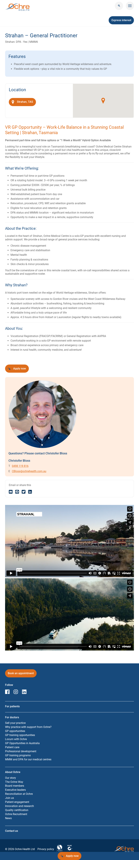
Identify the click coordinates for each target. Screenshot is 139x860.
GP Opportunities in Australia (22, 743)
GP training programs (18, 755)
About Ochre (12, 772)
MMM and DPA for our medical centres (28, 759)
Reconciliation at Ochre (19, 793)
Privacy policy (45, 849)
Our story (10, 777)
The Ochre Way (14, 781)
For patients (12, 706)
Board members (14, 785)
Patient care (12, 747)
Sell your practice (15, 723)
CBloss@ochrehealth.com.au (29, 471)
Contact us (11, 830)
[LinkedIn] (30, 492)
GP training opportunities (20, 735)
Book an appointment (21, 674)
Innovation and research (19, 806)
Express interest (123, 21)
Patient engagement (17, 802)
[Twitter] (23, 492)
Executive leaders (15, 789)
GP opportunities (15, 731)
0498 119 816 (20, 466)
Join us (9, 798)
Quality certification (16, 810)
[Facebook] (17, 492)
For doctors (12, 717)
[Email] (11, 492)
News (8, 818)
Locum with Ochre (16, 739)
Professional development (20, 751)
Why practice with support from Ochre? (28, 727)
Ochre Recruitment (16, 814)
